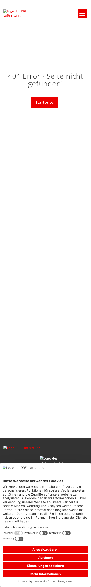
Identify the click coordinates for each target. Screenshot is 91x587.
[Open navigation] (82, 13)
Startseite (44, 102)
